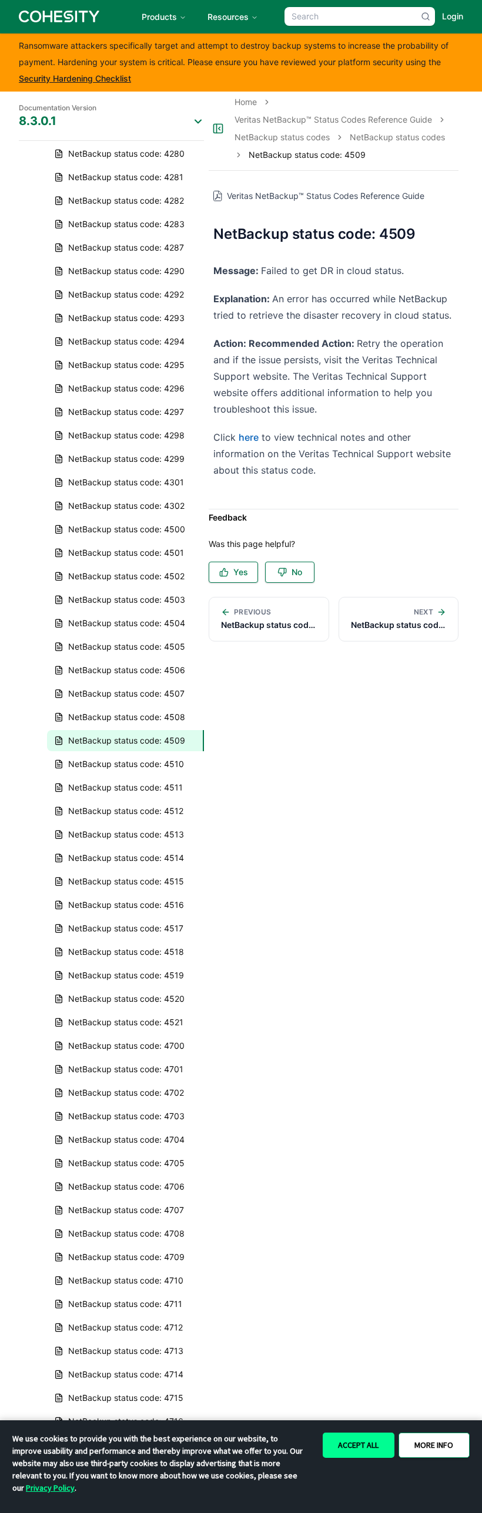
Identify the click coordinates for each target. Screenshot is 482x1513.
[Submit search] (425, 16)
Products (159, 17)
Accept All (358, 1445)
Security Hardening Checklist (75, 78)
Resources (228, 17)
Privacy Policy (50, 1487)
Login (452, 16)
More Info (433, 1445)
